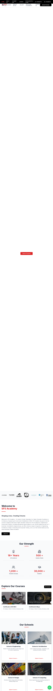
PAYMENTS (39, 1)
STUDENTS (48, 1)
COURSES (9, 4)
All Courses (47, 586)
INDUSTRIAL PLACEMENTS (29, 5)
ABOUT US (8, 2)
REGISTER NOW (45, 4)
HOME (3, 1)
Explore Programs (26, 253)
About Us (6, 533)
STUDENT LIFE (14, 2)
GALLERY (22, 4)
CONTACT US (38, 5)
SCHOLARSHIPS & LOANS (29, 2)
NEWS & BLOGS (15, 5)
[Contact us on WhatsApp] (49, 687)
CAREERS (21, 1)
